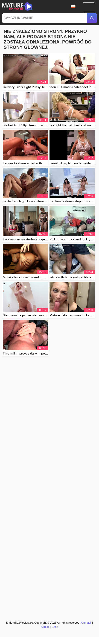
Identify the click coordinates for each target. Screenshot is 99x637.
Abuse (45, 626)
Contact (86, 622)
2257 (55, 626)
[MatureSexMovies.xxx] (17, 6)
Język (75, 6)
